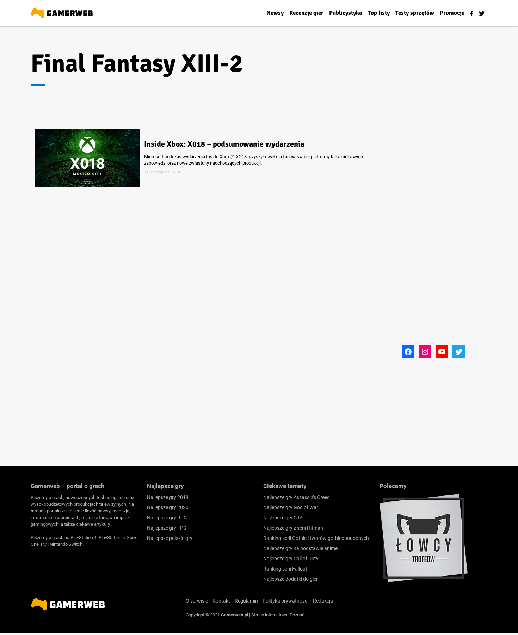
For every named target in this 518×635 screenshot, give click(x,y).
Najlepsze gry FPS (166, 528)
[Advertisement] (433, 237)
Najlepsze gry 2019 (168, 497)
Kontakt (221, 601)
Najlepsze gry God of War (290, 507)
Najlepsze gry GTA (283, 517)
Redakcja (323, 601)
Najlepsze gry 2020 (168, 507)
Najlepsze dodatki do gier (290, 579)
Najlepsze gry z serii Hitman (293, 528)
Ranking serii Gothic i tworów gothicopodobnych (316, 538)
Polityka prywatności (285, 601)
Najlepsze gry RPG (167, 517)
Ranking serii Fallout (285, 569)
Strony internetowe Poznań (277, 614)
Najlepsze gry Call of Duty (291, 558)
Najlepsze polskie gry (169, 538)
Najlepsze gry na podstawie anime (300, 548)
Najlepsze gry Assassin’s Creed (296, 497)
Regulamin (246, 601)
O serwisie (197, 601)
